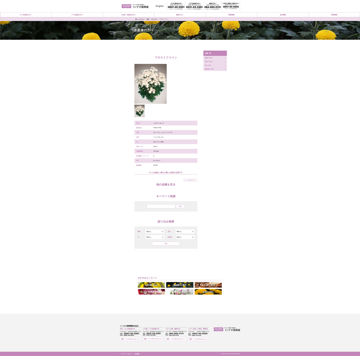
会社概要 (283, 15)
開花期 (170, 237)
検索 (165, 243)
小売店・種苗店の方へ (128, 15)
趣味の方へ (180, 15)
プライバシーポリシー (126, 354)
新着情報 (231, 15)
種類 (139, 231)
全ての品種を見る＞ (190, 180)
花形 (169, 231)
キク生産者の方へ (26, 15)
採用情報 (334, 15)
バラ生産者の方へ (77, 15)
